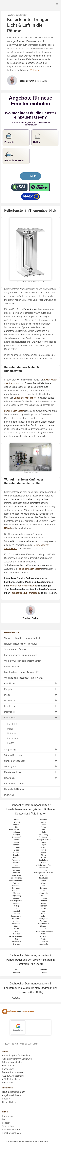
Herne (43, 863)
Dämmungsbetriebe (12, 1062)
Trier (43, 886)
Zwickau (43, 888)
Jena (43, 891)
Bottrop (16, 906)
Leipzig (16, 850)
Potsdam (16, 883)
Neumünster (43, 944)
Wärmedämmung (13, 755)
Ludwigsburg (44, 919)
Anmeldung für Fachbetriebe (16, 1055)
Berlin (16, 819)
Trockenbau (8, 1126)
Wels (16, 970)
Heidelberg (16, 886)
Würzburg (16, 893)
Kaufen (10, 743)
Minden (43, 929)
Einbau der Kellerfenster (25, 397)
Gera (16, 939)
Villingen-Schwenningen (43, 931)
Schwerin (43, 901)
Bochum (16, 858)
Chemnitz (43, 825)
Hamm (43, 858)
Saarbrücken (43, 860)
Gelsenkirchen (16, 878)
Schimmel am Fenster (15, 649)
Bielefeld (16, 863)
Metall (10, 728)
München (16, 825)
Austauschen (13, 738)
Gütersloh (43, 898)
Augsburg (43, 819)
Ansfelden (16, 972)
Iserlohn (43, 896)
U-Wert (7, 528)
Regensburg (16, 896)
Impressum (7, 1082)
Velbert (43, 916)
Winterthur (16, 998)
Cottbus (16, 921)
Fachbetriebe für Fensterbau (25, 593)
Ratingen (43, 906)
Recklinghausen (16, 901)
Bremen (16, 842)
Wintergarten (10, 766)
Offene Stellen (9, 1102)
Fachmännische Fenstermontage (20, 655)
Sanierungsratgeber (12, 1129)
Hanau (43, 914)
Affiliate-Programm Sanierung (17, 1059)
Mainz (43, 855)
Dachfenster (10, 712)
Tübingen (43, 926)
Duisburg (16, 847)
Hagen (43, 845)
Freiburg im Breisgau (43, 840)
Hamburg (16, 822)
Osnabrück (43, 868)
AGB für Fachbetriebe (12, 1079)
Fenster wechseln (13, 772)
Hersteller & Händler (14, 789)
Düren (43, 903)
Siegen (16, 931)
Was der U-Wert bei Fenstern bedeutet (23, 638)
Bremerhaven (16, 916)
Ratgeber (8, 689)
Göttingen (16, 898)
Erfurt (43, 850)
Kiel (43, 830)
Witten (43, 883)
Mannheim (16, 868)
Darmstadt (16, 891)
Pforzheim (16, 914)
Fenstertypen (10, 706)
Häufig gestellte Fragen (13, 1092)
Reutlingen (16, 924)
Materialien (9, 700)
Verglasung (10, 749)
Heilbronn (16, 903)
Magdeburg (43, 835)
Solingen (43, 870)
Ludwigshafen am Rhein (43, 873)
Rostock (43, 847)
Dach (4, 1119)
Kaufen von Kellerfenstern (23, 585)
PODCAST (9, 795)
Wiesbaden (16, 875)
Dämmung (7, 1116)
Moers (16, 929)
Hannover (16, 845)
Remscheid (16, 919)
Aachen (43, 822)
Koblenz (16, 934)
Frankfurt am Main (16, 830)
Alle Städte (38, 813)
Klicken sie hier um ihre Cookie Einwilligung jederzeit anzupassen (25, 1141)
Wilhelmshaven (43, 924)
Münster (16, 873)
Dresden (16, 855)
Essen (16, 840)
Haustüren (9, 778)
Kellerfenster (10, 717)
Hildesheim (16, 941)
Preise (7, 695)
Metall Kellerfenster (14, 411)
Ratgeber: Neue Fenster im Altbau (20, 643)
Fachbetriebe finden (14, 783)
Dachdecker (8, 1069)
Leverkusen (43, 878)
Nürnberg (16, 852)
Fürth (16, 926)
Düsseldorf (16, 837)
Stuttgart (16, 835)
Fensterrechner (11, 666)
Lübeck (43, 842)
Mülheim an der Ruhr (43, 865)
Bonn (16, 865)
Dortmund (16, 832)
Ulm (16, 908)
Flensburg (43, 921)
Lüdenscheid (43, 941)
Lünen (43, 908)
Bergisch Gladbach (16, 936)
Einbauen (11, 733)
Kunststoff (12, 724)
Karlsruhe (16, 870)
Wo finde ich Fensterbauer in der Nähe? (23, 677)
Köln (16, 827)
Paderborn (16, 888)
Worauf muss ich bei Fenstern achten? (23, 661)
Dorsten (44, 939)
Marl (43, 911)
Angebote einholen (11, 1095)
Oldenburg (44, 875)
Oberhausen (43, 837)
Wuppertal (16, 860)
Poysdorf (43, 972)
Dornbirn (43, 970)
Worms (43, 934)
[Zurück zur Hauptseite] (30, 1011)
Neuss (43, 880)
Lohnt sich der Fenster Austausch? (21, 672)
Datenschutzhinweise (12, 1072)
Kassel (43, 852)
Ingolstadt (16, 911)
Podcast (6, 1098)
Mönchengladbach (16, 880)
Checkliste (9, 683)
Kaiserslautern (43, 893)
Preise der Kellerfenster (29, 569)
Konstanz (43, 936)
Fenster (6, 1123)
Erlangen (16, 944)
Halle (44, 832)
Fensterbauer (8, 1065)
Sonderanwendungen (14, 761)
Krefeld (43, 827)
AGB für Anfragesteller (13, 1075)
